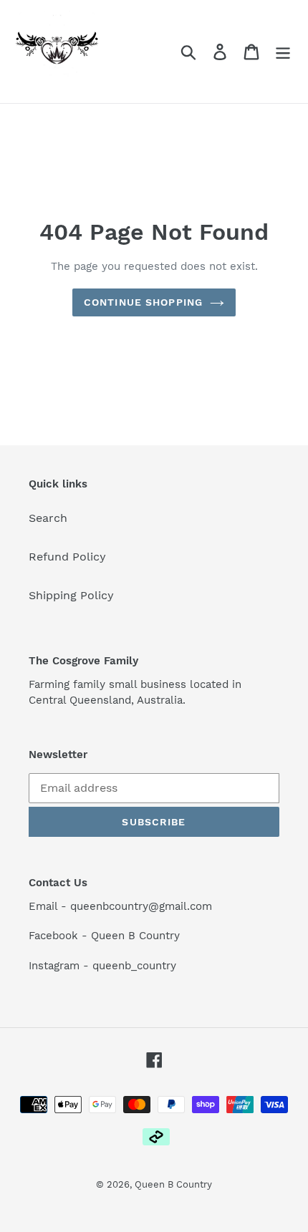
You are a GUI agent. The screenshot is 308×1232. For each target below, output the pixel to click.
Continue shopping (143, 302)
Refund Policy (67, 556)
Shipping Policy (71, 595)
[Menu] (283, 52)
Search (48, 518)
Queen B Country (173, 1184)
